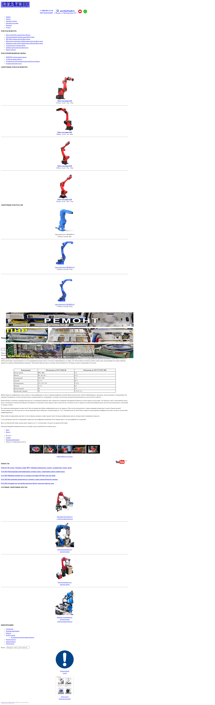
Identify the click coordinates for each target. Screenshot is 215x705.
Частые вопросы (11, 639)
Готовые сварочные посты (14, 63)
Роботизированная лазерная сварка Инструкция (20, 37)
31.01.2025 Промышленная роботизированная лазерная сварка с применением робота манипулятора (33, 471)
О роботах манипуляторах (14, 59)
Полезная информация (12, 631)
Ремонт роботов (11, 49)
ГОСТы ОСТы (10, 643)
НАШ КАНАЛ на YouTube (65, 456)
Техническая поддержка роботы (15, 45)
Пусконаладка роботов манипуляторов (22, 637)
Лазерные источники (12, 23)
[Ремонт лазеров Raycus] (69, 342)
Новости (8, 633)
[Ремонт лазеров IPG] (69, 326)
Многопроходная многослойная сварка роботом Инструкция (24, 41)
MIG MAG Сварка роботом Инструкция (18, 39)
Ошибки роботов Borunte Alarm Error (17, 47)
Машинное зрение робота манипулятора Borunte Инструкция (24, 43)
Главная (8, 17)
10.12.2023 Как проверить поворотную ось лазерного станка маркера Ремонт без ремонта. (29, 479)
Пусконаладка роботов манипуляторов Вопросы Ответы (23, 61)
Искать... (3, 647)
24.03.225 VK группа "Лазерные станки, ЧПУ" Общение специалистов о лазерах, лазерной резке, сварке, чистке (36, 467)
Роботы (8, 19)
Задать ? (8, 27)
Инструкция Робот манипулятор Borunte (18, 35)
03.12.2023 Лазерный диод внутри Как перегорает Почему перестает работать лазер (27, 483)
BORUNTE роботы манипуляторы (16, 57)
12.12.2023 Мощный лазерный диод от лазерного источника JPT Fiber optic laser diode (28, 475)
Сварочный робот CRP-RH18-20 (64, 304)
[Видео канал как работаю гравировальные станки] (64, 453)
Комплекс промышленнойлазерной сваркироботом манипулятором (64, 619)
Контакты (9, 25)
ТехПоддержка (10, 635)
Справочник (9, 629)
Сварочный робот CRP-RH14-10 (64, 267)
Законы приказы (10, 641)
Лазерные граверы (11, 21)
